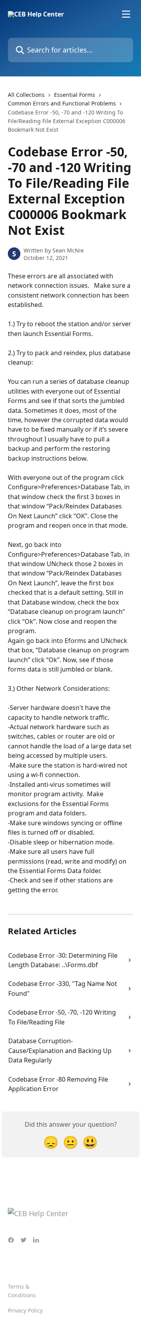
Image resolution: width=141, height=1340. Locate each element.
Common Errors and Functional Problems (62, 103)
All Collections (26, 94)
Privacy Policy (25, 1310)
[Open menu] (126, 14)
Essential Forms (74, 94)
